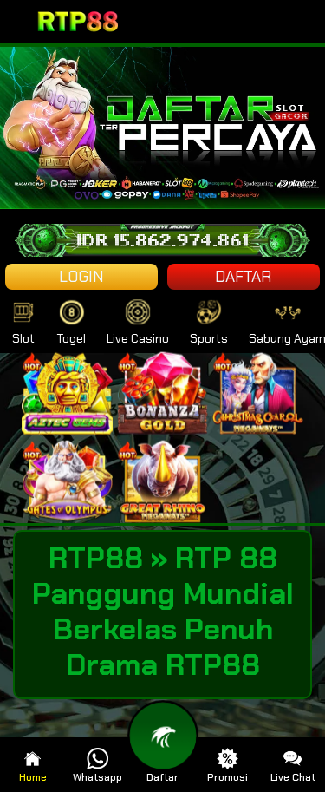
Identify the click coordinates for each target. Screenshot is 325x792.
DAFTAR (243, 276)
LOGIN (81, 276)
